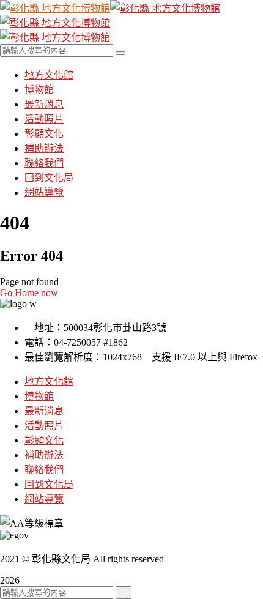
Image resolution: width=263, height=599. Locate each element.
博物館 (39, 396)
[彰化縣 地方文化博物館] (55, 8)
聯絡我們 (44, 469)
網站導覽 (44, 499)
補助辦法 (44, 455)
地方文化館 (48, 381)
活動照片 (44, 425)
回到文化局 (48, 484)
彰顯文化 (44, 440)
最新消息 (44, 411)
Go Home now (29, 293)
